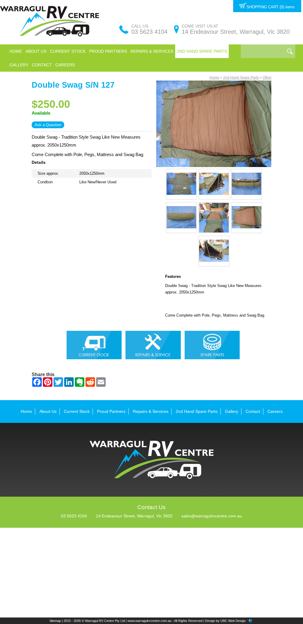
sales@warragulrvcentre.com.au (211, 516)
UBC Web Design (233, 621)
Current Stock (68, 51)
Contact (42, 64)
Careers (65, 64)
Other (267, 78)
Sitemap (55, 621)
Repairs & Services (151, 51)
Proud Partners (108, 51)
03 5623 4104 (149, 31)
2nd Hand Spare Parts (202, 51)
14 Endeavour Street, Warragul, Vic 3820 (236, 31)
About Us (35, 51)
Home (15, 51)
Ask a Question (48, 125)
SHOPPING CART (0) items (270, 7)
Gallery (18, 64)
